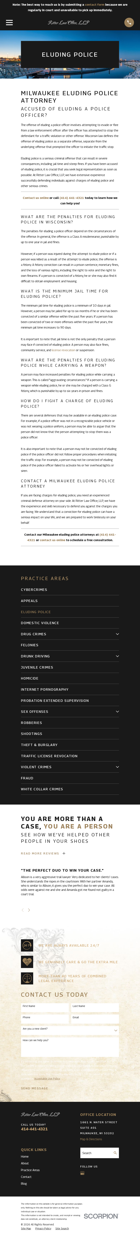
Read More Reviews (40, 853)
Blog (24, 1183)
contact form (94, 4)
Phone (26, 1017)
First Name (29, 1006)
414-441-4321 (34, 1129)
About (25, 1163)
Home (25, 1156)
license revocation (63, 350)
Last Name (79, 1006)
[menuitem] (70, 589)
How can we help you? (35, 1040)
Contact (26, 1177)
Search (86, 1153)
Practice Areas (30, 1170)
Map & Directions (91, 1139)
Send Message (34, 1088)
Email (76, 1017)
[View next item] (29, 910)
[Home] (68, 22)
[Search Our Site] (115, 1152)
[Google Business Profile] (82, 1173)
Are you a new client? (35, 1028)
